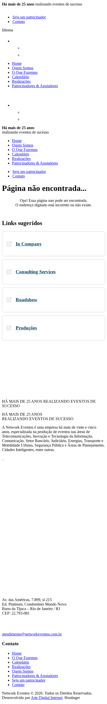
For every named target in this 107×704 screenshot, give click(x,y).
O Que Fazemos (25, 72)
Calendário (20, 77)
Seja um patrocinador (29, 17)
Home (17, 63)
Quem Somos (22, 68)
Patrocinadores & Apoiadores (35, 86)
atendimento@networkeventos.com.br (32, 634)
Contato (18, 21)
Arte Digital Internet (46, 698)
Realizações (21, 81)
